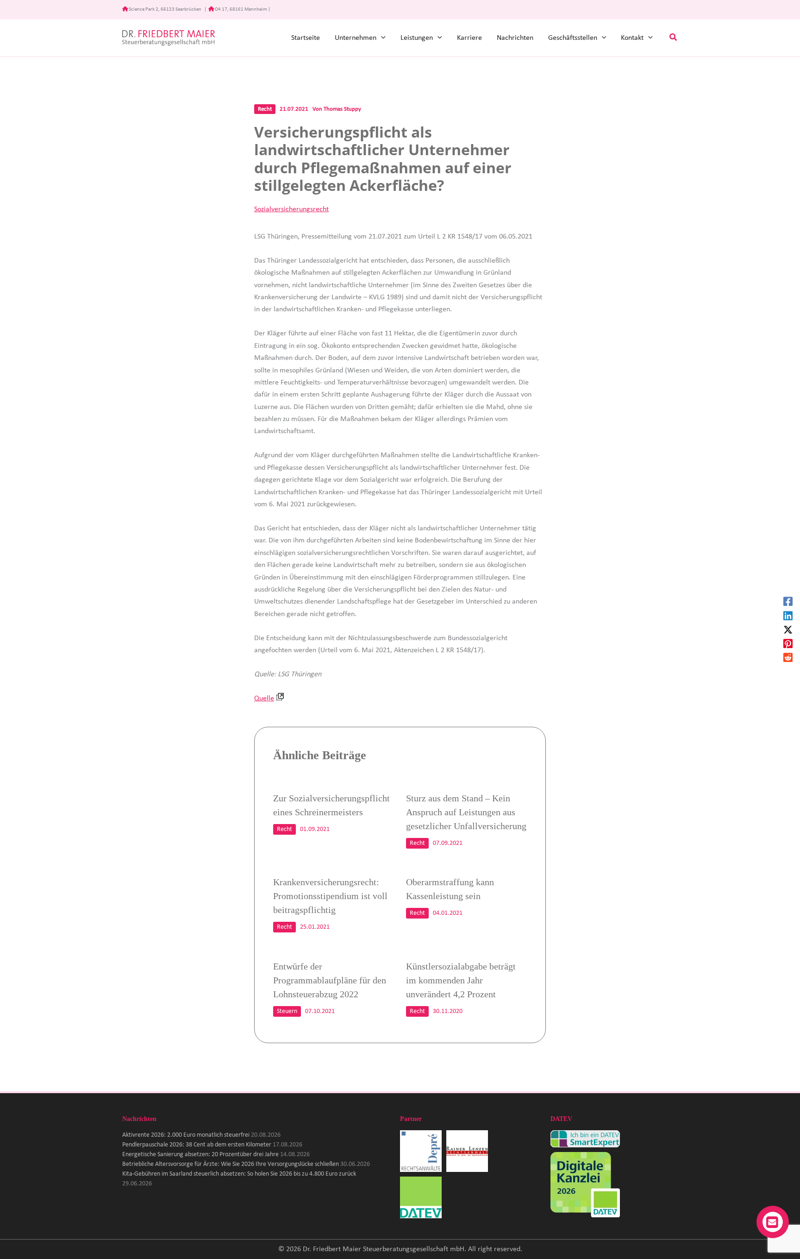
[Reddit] (788, 657)
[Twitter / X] (788, 629)
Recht (265, 109)
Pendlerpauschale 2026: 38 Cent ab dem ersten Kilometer (196, 1144)
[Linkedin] (788, 615)
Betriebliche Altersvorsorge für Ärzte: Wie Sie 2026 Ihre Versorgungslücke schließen (230, 1164)
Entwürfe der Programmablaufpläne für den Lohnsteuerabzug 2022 (329, 980)
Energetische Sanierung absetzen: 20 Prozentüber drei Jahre (200, 1154)
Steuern (287, 1011)
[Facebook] (788, 601)
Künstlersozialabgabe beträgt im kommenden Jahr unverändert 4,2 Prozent (461, 980)
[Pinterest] (788, 643)
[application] (381, 38)
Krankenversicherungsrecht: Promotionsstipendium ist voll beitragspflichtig (330, 896)
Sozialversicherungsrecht (291, 209)
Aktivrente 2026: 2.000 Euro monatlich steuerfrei (186, 1135)
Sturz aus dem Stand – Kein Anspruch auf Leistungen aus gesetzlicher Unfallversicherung (466, 812)
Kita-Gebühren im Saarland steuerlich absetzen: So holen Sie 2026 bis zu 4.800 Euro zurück (239, 1174)
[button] (673, 37)
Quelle (264, 698)
